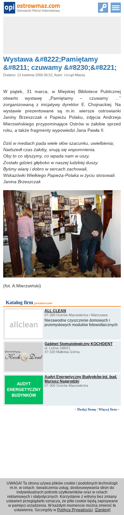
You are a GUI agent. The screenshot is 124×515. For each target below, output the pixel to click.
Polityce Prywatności (75, 510)
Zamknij (102, 510)
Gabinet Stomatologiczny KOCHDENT (79, 344)
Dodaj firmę (86, 409)
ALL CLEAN (55, 311)
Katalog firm (19, 302)
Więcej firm (108, 409)
